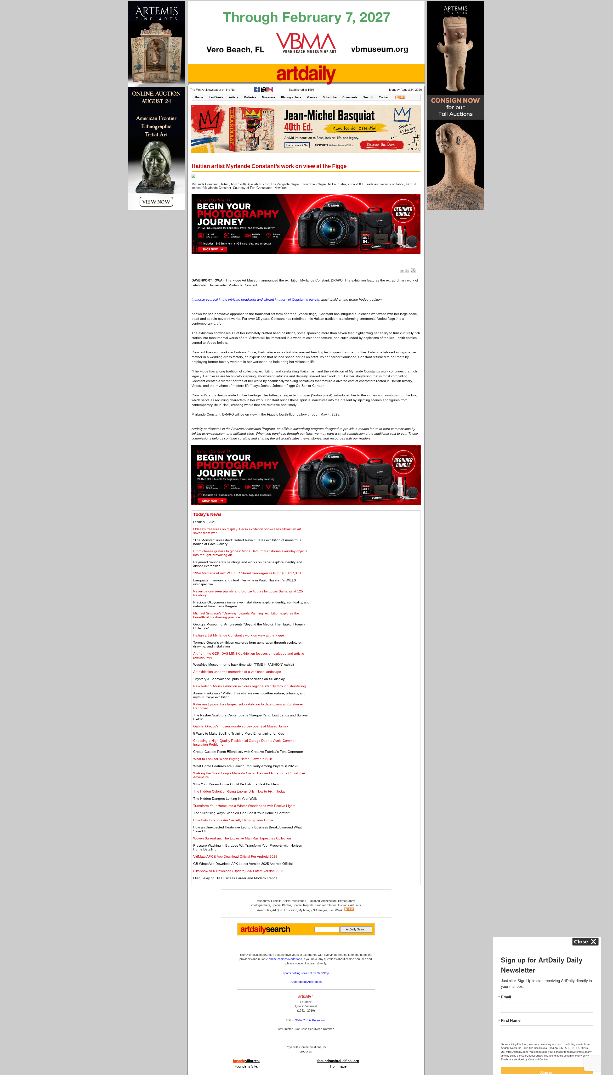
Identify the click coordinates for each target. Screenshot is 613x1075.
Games (312, 97)
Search (368, 97)
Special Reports (303, 905)
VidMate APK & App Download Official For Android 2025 (235, 856)
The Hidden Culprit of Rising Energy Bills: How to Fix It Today (239, 791)
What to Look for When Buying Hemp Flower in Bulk (232, 759)
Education (290, 910)
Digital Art (313, 901)
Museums (268, 97)
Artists (233, 97)
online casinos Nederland (285, 959)
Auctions (343, 905)
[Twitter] (264, 91)
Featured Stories (325, 905)
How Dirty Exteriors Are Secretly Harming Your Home (233, 820)
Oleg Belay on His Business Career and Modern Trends (235, 878)
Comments (350, 97)
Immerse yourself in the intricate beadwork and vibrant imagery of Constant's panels (255, 299)
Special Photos (281, 905)
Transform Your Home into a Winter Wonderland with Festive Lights (244, 806)
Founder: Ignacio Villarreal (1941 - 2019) (306, 1006)
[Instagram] (270, 91)
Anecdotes (264, 910)
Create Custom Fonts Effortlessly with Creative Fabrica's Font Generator (248, 752)
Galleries (250, 97)
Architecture (329, 901)
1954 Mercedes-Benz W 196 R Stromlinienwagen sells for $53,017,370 (247, 573)
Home (199, 97)
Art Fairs (355, 905)
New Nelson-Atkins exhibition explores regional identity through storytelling (249, 686)
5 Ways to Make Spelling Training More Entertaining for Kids (238, 733)
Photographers (291, 97)
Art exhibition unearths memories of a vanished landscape (237, 672)
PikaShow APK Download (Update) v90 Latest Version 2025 (238, 871)
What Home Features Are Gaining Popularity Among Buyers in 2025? (245, 766)
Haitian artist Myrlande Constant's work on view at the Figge (238, 635)
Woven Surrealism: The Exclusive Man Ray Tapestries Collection (242, 838)
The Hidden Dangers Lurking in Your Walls (225, 798)
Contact (384, 97)
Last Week (216, 97)
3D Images (320, 910)
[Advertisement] (365, 545)
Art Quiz (277, 910)
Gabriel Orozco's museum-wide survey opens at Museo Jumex (240, 726)
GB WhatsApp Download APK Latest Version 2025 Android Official (243, 864)
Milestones (299, 901)
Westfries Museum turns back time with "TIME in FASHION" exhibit (243, 664)
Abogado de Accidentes (306, 982)
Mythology (305, 910)
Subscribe (330, 97)
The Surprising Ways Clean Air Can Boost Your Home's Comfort (241, 813)
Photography (346, 901)
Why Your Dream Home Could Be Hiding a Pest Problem (236, 784)
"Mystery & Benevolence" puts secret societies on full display (239, 679)
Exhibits (276, 901)
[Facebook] (257, 91)
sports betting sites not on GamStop (306, 973)
